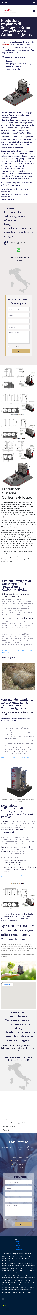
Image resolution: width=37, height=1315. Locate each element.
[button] (34, 11)
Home (5, 1119)
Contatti (6, 1130)
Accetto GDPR (14, 346)
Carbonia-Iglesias (8, 658)
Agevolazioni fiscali (10, 1126)
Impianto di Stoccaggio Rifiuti (15, 1123)
